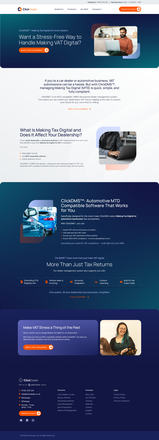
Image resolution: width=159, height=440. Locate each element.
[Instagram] (33, 420)
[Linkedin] (27, 420)
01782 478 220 (27, 390)
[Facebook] (21, 420)
